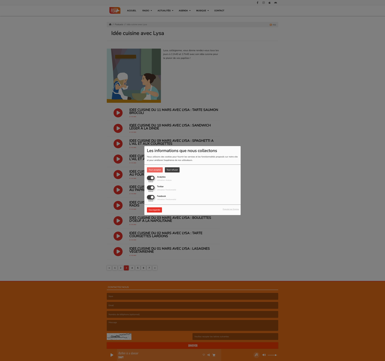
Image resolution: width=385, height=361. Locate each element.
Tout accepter (155, 169)
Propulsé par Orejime (231, 209)
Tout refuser (172, 169)
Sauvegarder (154, 209)
